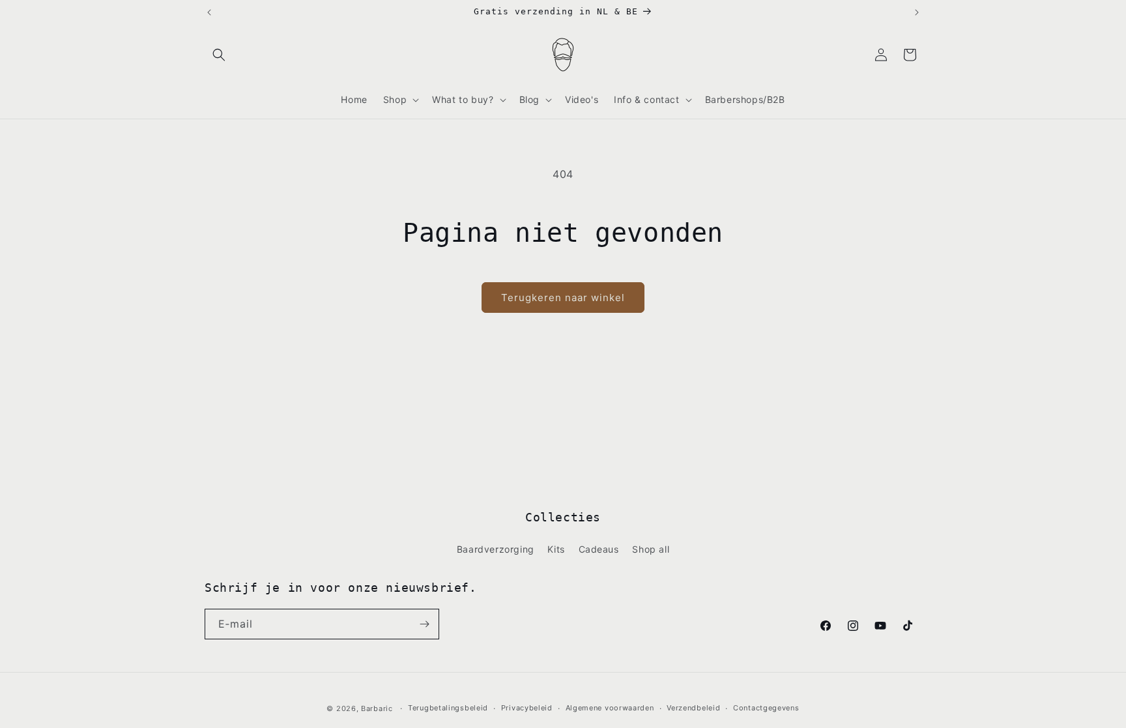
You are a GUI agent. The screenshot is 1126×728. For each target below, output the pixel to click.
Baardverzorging (495, 549)
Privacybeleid (527, 707)
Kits (555, 549)
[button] (219, 54)
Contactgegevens (766, 707)
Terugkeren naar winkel (563, 297)
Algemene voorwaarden (610, 707)
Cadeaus (599, 549)
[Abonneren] (424, 624)
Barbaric (377, 708)
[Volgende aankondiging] (916, 12)
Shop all (650, 549)
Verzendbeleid (693, 707)
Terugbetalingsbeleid (448, 707)
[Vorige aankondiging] (209, 12)
